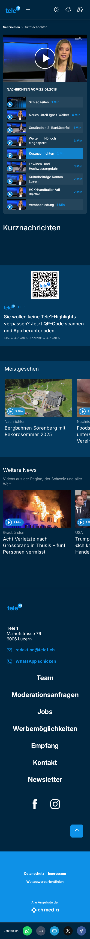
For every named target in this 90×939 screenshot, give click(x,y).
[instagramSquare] (55, 804)
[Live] (57, 9)
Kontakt (45, 762)
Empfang (45, 746)
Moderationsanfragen (45, 695)
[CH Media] (45, 909)
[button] (40, 931)
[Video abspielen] (45, 58)
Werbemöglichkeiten (45, 729)
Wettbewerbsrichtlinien (45, 882)
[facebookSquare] (34, 804)
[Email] (54, 931)
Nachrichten (11, 27)
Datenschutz (34, 873)
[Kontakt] (80, 9)
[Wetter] (68, 9)
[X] (68, 931)
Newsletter (45, 779)
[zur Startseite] (13, 9)
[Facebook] (81, 931)
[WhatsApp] (27, 931)
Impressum (57, 873)
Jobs (45, 712)
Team (45, 678)
